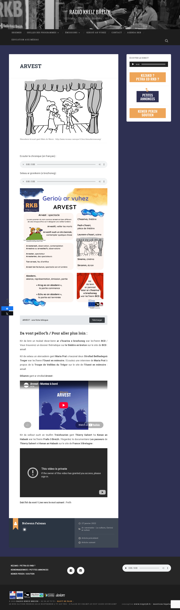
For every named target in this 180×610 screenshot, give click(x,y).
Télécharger (97, 320)
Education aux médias (25, 40)
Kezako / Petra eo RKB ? (23, 566)
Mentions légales (162, 604)
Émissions (71, 32)
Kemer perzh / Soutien (22, 574)
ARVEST (31, 66)
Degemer (17, 32)
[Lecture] (133, 64)
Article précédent (90, 538)
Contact (116, 32)
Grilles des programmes (41, 32)
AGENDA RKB (134, 32)
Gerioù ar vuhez (96, 32)
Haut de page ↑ (65, 601)
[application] (149, 64)
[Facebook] (72, 570)
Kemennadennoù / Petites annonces (29, 570)
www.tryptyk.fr (142, 604)
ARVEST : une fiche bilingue (35, 320)
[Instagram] (81, 570)
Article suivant (88, 542)
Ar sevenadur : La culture (93, 528)
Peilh (68, 502)
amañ (23, 349)
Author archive (24, 529)
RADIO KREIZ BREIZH (90, 12)
